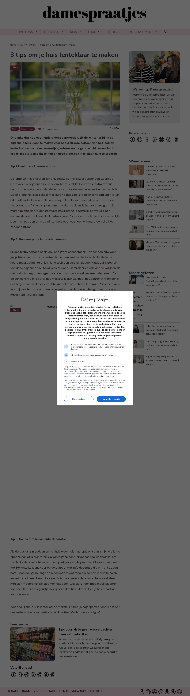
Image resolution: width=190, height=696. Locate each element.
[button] (95, 361)
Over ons (25, 32)
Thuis (112, 32)
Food (92, 32)
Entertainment (140, 32)
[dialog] (95, 348)
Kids (73, 32)
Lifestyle (51, 32)
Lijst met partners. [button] (106, 376)
